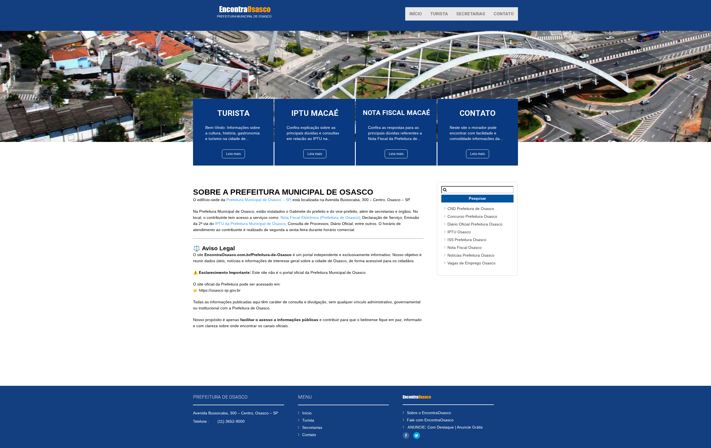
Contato (504, 13)
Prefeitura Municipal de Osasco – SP (258, 199)
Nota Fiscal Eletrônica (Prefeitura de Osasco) (320, 217)
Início (415, 13)
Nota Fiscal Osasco (464, 247)
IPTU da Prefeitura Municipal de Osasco (250, 223)
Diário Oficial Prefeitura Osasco (474, 224)
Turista (439, 13)
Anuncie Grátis (470, 427)
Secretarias (470, 13)
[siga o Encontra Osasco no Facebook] (406, 437)
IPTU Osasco (459, 232)
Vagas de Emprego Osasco (471, 263)
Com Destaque (440, 427)
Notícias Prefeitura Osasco (470, 255)
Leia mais (233, 154)
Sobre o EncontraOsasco (429, 413)
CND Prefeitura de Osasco (470, 208)
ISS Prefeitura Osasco (466, 239)
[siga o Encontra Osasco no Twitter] (416, 437)
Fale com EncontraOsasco (430, 420)
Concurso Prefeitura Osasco (472, 216)
